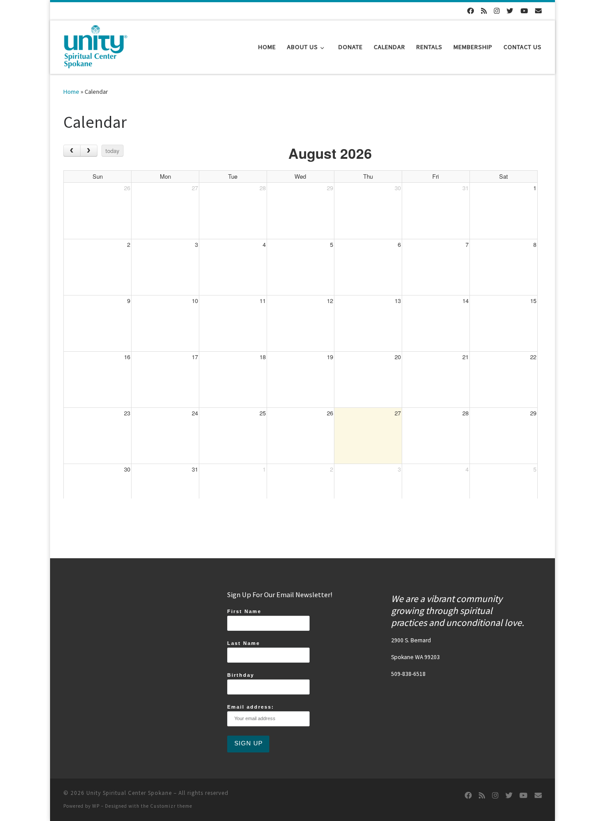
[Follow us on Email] (538, 11)
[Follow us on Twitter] (510, 11)
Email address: (250, 707)
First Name (244, 611)
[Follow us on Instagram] (497, 11)
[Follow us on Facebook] (470, 11)
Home (71, 92)
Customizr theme (171, 806)
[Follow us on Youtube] (524, 11)
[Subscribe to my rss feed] (484, 11)
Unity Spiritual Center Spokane (129, 793)
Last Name (243, 643)
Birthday (240, 675)
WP (96, 806)
